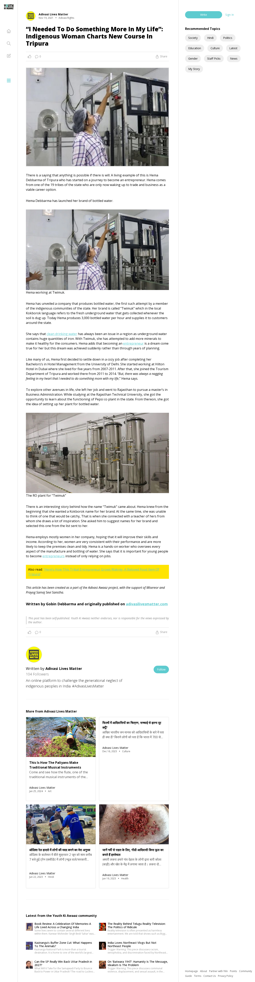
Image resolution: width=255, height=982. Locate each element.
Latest (233, 48)
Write (203, 15)
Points (233, 971)
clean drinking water (62, 334)
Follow (161, 669)
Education (194, 48)
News (233, 58)
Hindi (210, 38)
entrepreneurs (53, 556)
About (204, 971)
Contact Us (209, 976)
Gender (193, 58)
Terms (198, 976)
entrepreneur (133, 343)
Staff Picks (214, 58)
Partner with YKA (218, 971)
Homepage (191, 971)
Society (193, 38)
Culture (215, 48)
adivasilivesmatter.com (147, 604)
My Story (194, 69)
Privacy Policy (225, 976)
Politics (227, 38)
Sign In (229, 15)
